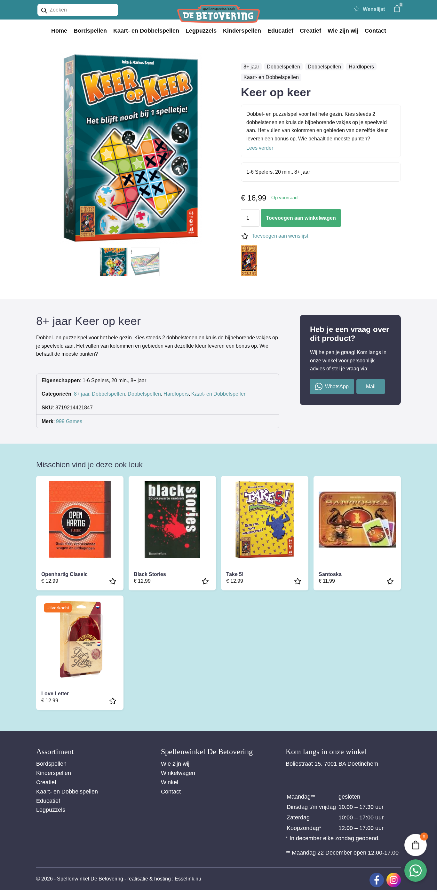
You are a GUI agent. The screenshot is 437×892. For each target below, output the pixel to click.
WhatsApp (337, 386)
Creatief (310, 31)
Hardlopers (361, 66)
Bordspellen (90, 31)
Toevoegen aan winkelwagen (301, 218)
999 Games (69, 421)
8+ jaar (251, 66)
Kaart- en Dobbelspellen (146, 31)
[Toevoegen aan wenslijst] (113, 581)
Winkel (169, 782)
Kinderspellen (242, 31)
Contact (375, 31)
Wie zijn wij (343, 31)
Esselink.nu (188, 878)
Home (59, 31)
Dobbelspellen (283, 66)
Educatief (280, 31)
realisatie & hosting (149, 878)
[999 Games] (249, 262)
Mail (371, 386)
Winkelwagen (178, 773)
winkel (329, 360)
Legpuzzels (201, 31)
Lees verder (259, 148)
